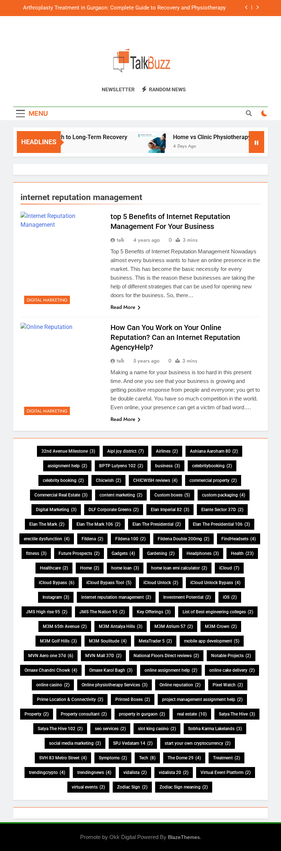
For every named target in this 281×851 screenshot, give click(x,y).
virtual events (88, 787)
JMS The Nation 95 (102, 611)
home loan (125, 568)
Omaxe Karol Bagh (110, 670)
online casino (53, 684)
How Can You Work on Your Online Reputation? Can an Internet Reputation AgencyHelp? (175, 337)
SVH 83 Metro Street (63, 757)
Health (242, 553)
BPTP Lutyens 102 (121, 465)
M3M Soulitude (108, 641)
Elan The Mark (46, 524)
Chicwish (108, 480)
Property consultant (84, 714)
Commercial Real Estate (60, 495)
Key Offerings (154, 611)
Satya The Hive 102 (60, 728)
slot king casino (157, 728)
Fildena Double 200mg (183, 538)
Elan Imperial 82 (170, 509)
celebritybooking (212, 465)
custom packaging (223, 495)
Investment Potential (187, 597)
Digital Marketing (47, 300)
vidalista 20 (173, 772)
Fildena (92, 538)
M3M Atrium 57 (173, 626)
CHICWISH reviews (155, 480)
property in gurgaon (142, 714)
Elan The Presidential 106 (221, 524)
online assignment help (171, 670)
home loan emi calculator (179, 568)
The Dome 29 (184, 757)
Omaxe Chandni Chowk (51, 670)
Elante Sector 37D (222, 509)
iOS (230, 597)
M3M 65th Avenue (65, 626)
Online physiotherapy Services (114, 684)
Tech (147, 757)
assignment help (67, 465)
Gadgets (123, 553)
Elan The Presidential (156, 524)
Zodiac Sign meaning (184, 787)
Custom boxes (172, 495)
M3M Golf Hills (58, 641)
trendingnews (94, 772)
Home (89, 568)
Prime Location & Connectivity (70, 699)
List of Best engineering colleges (218, 611)
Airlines (167, 451)
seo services (110, 728)
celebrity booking (63, 480)
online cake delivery (232, 670)
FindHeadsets (238, 538)
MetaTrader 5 (155, 641)
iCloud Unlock (160, 582)
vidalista (135, 772)
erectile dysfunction (47, 538)
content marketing (121, 495)
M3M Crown (221, 626)
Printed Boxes (132, 699)
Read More (122, 307)
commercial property (213, 480)
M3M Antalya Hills (120, 626)
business (167, 465)
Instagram (55, 597)
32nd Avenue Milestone (68, 451)
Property (37, 714)
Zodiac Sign (132, 787)
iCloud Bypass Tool (108, 582)
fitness (36, 553)
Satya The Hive (237, 714)
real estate (192, 714)
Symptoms (113, 757)
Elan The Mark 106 (98, 524)
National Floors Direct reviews (166, 655)
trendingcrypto (47, 772)
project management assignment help (202, 699)
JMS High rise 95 (46, 611)
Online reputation (180, 684)
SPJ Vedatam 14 (133, 743)
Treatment (226, 757)
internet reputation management (116, 597)
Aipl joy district (125, 451)
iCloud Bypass (56, 582)
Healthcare (54, 568)
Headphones (203, 553)
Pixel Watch (228, 684)
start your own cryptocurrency (198, 743)
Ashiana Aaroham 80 (214, 451)
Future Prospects (79, 553)
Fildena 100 (130, 538)
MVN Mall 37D (103, 655)
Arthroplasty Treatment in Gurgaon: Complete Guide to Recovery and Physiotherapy (124, 8)
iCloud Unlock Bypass (215, 582)
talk (120, 240)
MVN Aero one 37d (50, 655)
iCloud (229, 568)
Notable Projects (231, 655)
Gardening (161, 553)
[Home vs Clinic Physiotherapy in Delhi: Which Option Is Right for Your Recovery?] (146, 146)
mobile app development (211, 641)
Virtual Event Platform (226, 772)
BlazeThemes (184, 837)
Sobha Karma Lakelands (215, 728)
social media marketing (75, 743)
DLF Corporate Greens (114, 509)
